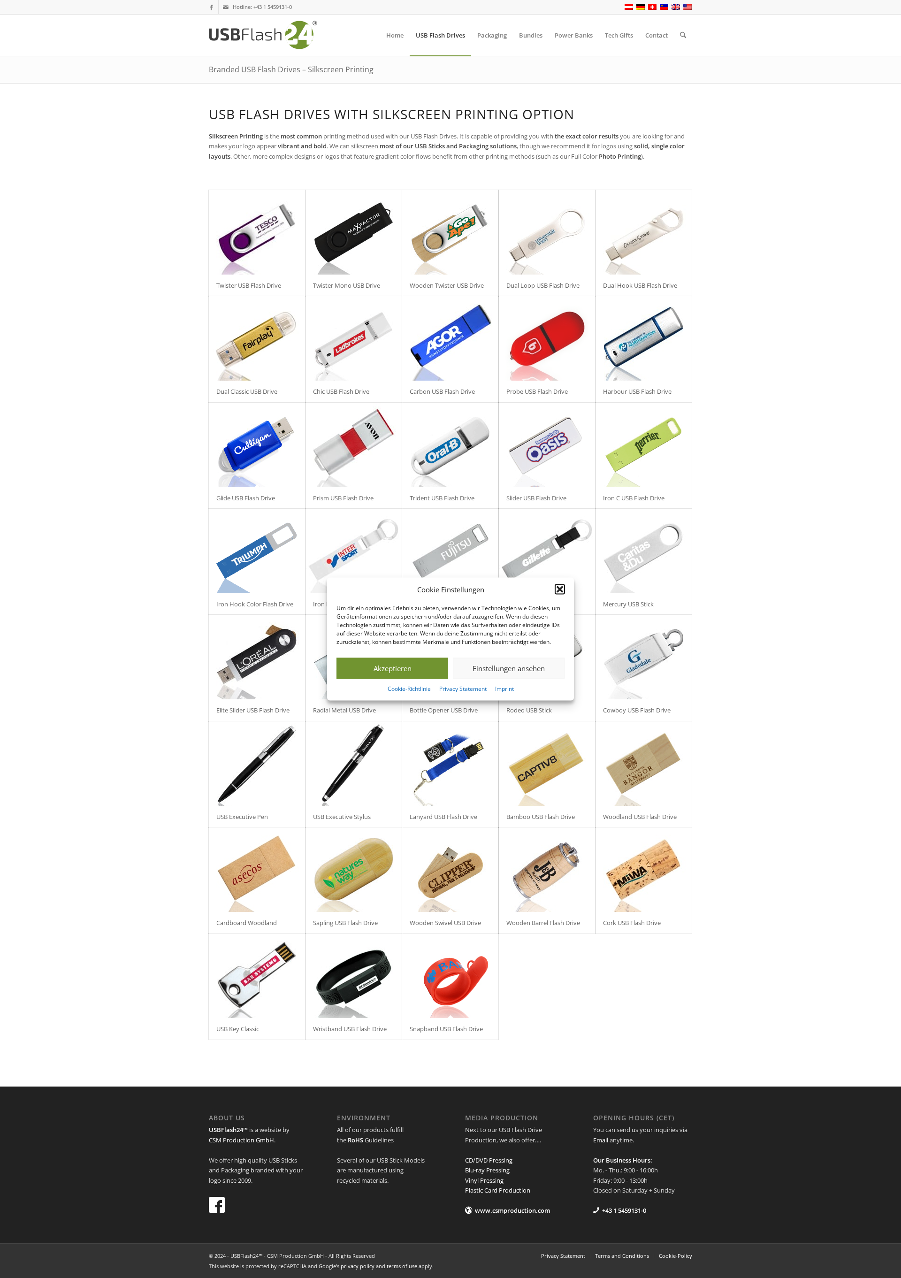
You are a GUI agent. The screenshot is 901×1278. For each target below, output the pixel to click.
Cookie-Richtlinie (409, 689)
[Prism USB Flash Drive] (353, 445)
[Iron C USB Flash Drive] (644, 445)
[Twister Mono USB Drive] (353, 232)
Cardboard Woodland (246, 922)
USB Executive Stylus (342, 816)
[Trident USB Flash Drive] (450, 445)
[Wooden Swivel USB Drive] (450, 869)
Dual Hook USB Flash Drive (640, 285)
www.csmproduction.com (512, 1210)
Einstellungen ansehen (509, 668)
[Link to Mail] (226, 7)
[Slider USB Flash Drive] (547, 445)
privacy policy (357, 1266)
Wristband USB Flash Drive (350, 1029)
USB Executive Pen (242, 816)
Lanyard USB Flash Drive (443, 816)
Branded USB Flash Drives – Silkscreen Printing (291, 69)
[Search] (683, 35)
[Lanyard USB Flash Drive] (450, 763)
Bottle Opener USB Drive (444, 710)
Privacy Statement (463, 689)
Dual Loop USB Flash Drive (543, 285)
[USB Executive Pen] (257, 763)
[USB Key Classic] (257, 976)
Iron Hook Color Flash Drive (254, 604)
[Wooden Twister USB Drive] (450, 232)
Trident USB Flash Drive (442, 498)
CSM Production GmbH (241, 1140)
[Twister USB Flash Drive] (257, 232)
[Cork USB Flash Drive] (644, 869)
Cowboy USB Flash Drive (637, 710)
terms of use (402, 1266)
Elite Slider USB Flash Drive (253, 710)
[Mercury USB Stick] (644, 551)
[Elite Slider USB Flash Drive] (257, 657)
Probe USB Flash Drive (537, 391)
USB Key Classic (237, 1029)
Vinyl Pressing (484, 1180)
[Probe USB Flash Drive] (547, 338)
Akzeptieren (393, 668)
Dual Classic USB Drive (246, 391)
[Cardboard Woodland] (257, 869)
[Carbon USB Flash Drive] (450, 338)
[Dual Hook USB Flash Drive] (644, 232)
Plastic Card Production (497, 1190)
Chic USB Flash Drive (341, 391)
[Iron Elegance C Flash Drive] (353, 551)
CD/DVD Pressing (488, 1160)
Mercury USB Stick (628, 604)
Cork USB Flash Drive (632, 922)
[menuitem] (395, 35)
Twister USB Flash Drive (248, 285)
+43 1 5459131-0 (272, 6)
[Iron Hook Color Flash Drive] (257, 551)
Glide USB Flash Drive (245, 498)
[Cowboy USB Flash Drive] (644, 657)
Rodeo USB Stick (529, 710)
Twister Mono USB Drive (346, 285)
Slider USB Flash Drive (536, 498)
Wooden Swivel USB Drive (445, 922)
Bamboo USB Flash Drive (540, 816)
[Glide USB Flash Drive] (257, 445)
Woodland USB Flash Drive (640, 816)
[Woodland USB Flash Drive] (644, 763)
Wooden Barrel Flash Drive (543, 922)
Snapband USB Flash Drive (446, 1029)
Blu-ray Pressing (487, 1170)
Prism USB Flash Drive (343, 498)
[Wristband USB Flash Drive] (353, 976)
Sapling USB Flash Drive (345, 922)
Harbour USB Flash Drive (637, 391)
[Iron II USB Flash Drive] (450, 551)
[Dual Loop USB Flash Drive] (547, 232)
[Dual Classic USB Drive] (257, 338)
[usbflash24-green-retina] (271, 35)
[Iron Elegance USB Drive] (547, 551)
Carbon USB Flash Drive (442, 391)
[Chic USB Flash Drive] (353, 338)
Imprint (504, 689)
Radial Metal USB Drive (344, 710)
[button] (560, 589)
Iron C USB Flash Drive (633, 498)
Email (600, 1140)
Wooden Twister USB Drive (447, 285)
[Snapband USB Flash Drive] (450, 976)
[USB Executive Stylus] (353, 763)
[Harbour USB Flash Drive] (644, 338)
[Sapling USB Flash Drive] (353, 869)
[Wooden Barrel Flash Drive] (547, 869)
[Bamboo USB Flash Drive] (547, 763)
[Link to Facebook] (211, 7)
